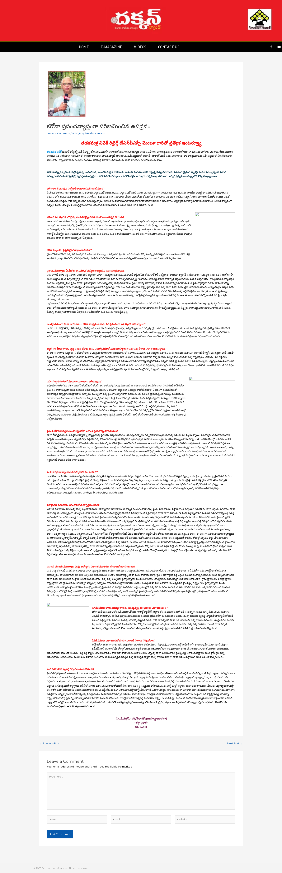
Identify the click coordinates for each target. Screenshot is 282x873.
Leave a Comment (58, 133)
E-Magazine (111, 47)
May (81, 133)
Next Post (234, 743)
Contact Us (168, 47)
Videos (140, 47)
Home (84, 47)
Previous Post (50, 743)
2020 (75, 133)
